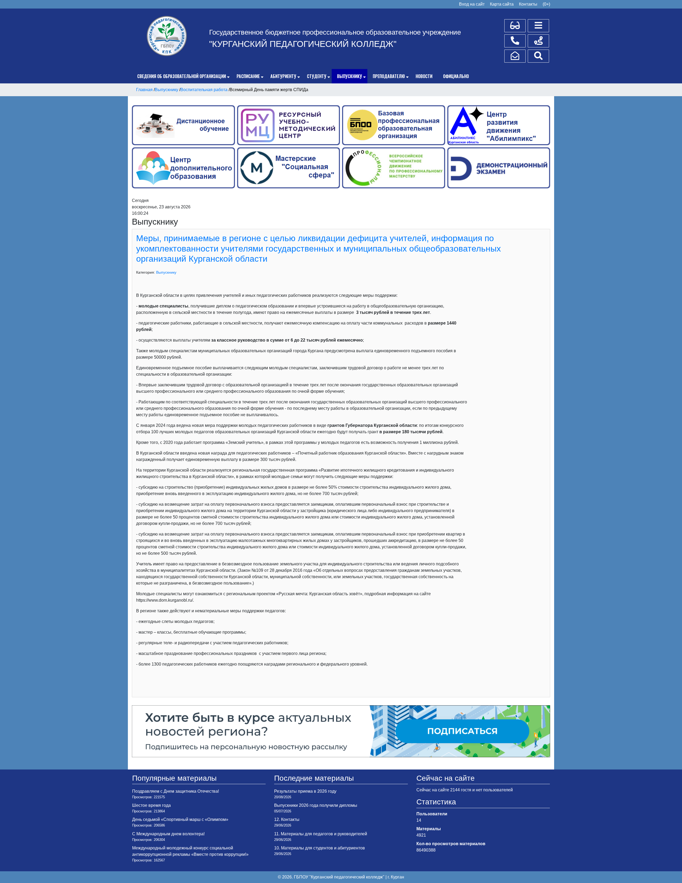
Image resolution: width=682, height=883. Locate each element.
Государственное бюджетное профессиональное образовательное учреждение (335, 32)
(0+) (546, 4)
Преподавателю (389, 76)
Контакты (528, 4)
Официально (456, 76)
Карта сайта (502, 4)
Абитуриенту (283, 76)
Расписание (248, 76)
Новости (424, 76)
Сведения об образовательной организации (181, 76)
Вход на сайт (472, 4)
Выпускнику (349, 76)
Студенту (316, 76)
